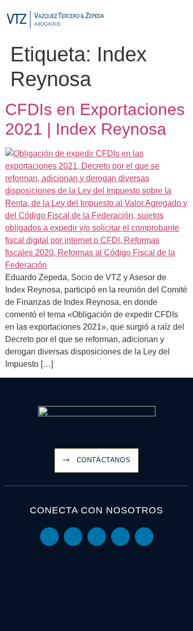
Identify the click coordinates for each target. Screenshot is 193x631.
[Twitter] (96, 536)
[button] (180, 20)
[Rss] (144, 536)
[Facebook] (120, 536)
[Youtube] (73, 536)
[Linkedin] (49, 536)
